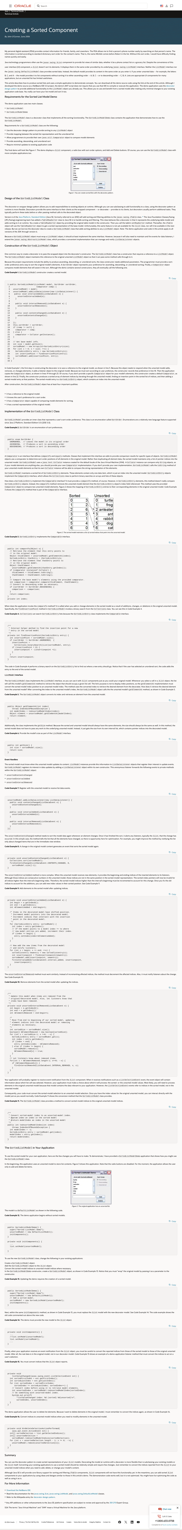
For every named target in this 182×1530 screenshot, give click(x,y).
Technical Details (17, 11)
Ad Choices (60, 1522)
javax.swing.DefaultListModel (85, 1494)
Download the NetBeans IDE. (19, 1490)
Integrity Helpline (95, 1522)
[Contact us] (171, 5)
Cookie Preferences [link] (47, 1522)
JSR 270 (112, 1503)
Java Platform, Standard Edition (32, 217)
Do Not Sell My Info (32, 1522)
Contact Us (106, 1522)
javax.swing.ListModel (58, 1494)
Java (6, 11)
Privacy (21, 1522)
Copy (174, 278)
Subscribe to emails (80, 1522)
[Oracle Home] (23, 6)
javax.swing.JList (41, 1494)
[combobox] (91, 6)
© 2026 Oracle (9, 1522)
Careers (68, 1522)
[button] (10, 5)
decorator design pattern (44, 1497)
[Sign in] (166, 5)
